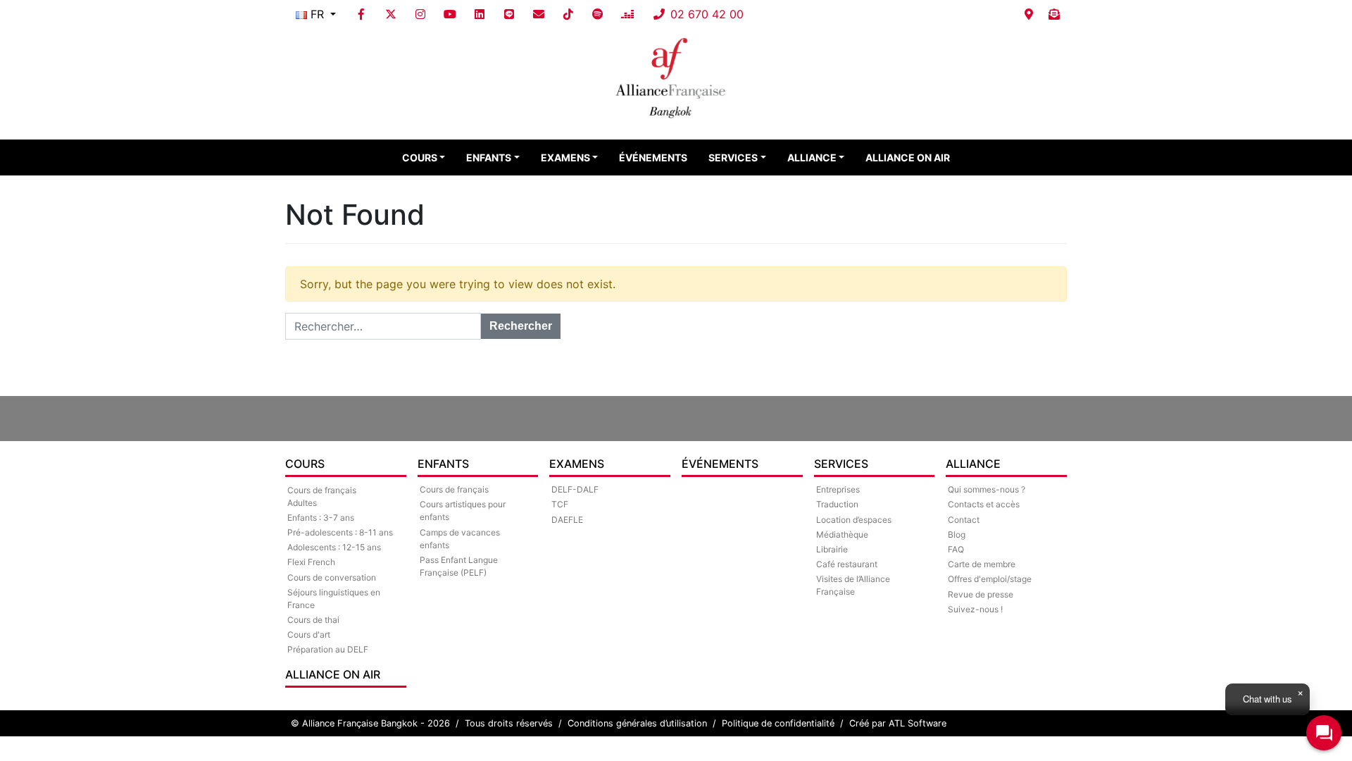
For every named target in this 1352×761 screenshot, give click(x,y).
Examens (565, 157)
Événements (653, 157)
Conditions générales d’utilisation (637, 723)
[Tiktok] (568, 14)
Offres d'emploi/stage (990, 579)
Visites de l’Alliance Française (853, 585)
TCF (559, 504)
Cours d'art (308, 634)
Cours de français (454, 489)
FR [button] (317, 14)
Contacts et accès (984, 504)
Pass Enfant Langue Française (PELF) (459, 566)
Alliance (812, 157)
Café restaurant (846, 564)
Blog (956, 534)
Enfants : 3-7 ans (320, 517)
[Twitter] (391, 14)
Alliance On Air (907, 157)
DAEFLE (567, 519)
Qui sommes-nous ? (986, 489)
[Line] (509, 14)
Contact (963, 519)
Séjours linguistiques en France (333, 598)
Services (733, 157)
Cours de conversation (331, 577)
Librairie (832, 549)
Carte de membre (981, 564)
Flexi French (311, 562)
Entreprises (838, 489)
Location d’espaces (853, 519)
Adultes (302, 502)
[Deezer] (627, 14)
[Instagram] (420, 14)
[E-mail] (539, 14)
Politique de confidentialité (778, 723)
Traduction (837, 504)
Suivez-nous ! (975, 609)
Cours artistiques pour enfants (463, 510)
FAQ (956, 549)
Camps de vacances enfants (460, 538)
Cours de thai (313, 619)
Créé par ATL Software (897, 723)
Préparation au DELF (327, 649)
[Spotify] (598, 14)
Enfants (488, 157)
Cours (419, 157)
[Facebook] (361, 14)
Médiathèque (842, 534)
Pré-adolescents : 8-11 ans (340, 532)
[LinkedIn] (479, 14)
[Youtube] (450, 14)
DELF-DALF (575, 489)
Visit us (1029, 14)
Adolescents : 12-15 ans (334, 547)
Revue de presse (980, 594)
